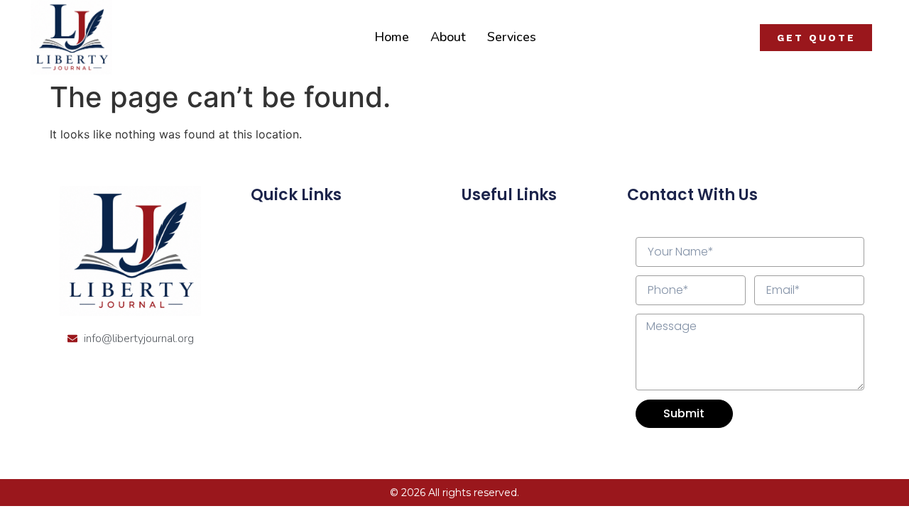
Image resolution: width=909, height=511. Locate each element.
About (448, 36)
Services (511, 36)
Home (391, 36)
